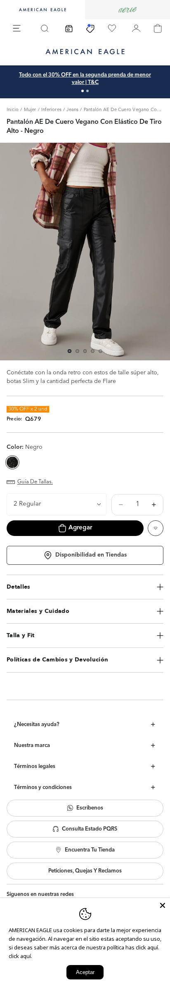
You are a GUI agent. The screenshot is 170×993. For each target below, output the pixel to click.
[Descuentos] (90, 28)
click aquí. (20, 956)
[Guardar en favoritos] (155, 528)
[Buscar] (44, 28)
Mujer (30, 110)
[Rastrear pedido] (69, 28)
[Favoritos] (112, 28)
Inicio (13, 110)
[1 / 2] (82, 91)
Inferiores (51, 110)
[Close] (162, 905)
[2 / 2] (87, 91)
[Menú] (17, 28)
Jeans (72, 110)
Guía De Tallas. (35, 482)
